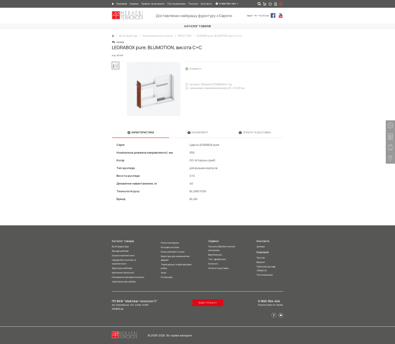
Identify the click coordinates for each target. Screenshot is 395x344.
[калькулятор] (281, 4)
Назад (120, 42)
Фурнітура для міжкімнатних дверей (175, 258)
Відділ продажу (207, 302)
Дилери (261, 246)
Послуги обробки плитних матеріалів (221, 248)
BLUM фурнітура (120, 246)
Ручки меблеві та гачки (173, 251)
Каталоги (213, 263)
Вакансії (261, 262)
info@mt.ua (117, 308)
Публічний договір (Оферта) (266, 268)
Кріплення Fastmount (123, 272)
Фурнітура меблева (122, 268)
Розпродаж (167, 277)
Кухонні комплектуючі (123, 255)
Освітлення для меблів (123, 281)
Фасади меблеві (120, 250)
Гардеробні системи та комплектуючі (124, 261)
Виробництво (215, 254)
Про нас (261, 257)
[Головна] (113, 4)
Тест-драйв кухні (217, 259)
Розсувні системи (170, 247)
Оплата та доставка (218, 268)
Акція (163, 272)
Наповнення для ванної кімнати (128, 277)
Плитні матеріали (170, 242)
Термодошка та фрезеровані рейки (176, 266)
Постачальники (265, 274)
